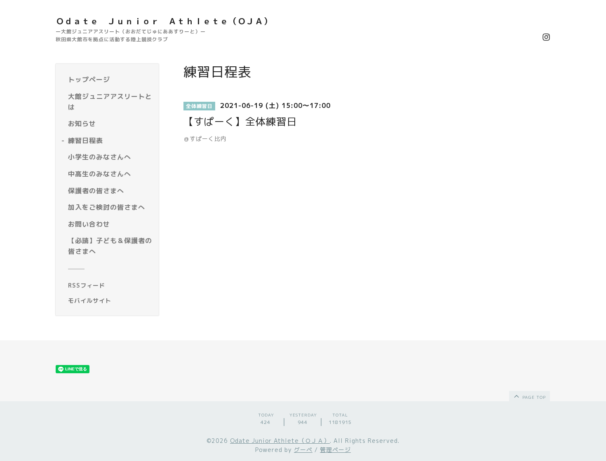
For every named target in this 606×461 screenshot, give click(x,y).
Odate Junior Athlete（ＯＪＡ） (280, 441)
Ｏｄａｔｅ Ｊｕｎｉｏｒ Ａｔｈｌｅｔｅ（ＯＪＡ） (164, 21)
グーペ (303, 450)
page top (533, 397)
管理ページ (335, 450)
